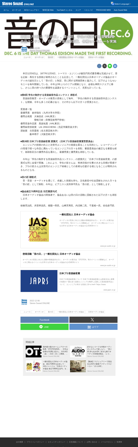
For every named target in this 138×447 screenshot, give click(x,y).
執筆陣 (119, 442)
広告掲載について (76, 442)
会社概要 (19, 442)
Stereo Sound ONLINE (40, 51)
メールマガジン (107, 442)
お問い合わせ (92, 442)
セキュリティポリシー (56, 442)
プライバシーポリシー (35, 442)
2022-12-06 (35, 48)
